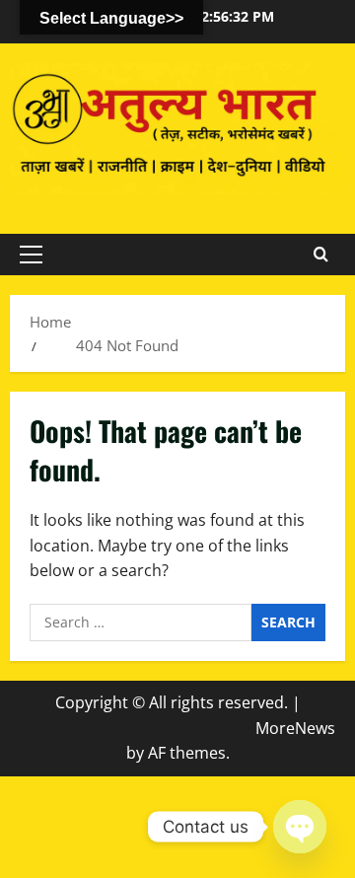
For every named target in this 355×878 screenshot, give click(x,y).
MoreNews (295, 728)
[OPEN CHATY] (299, 826)
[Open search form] (321, 254)
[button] (31, 254)
